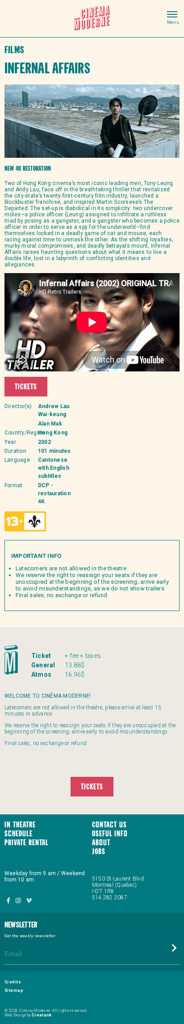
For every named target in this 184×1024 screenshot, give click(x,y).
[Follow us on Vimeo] (28, 901)
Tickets (26, 387)
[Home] (92, 18)
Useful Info (110, 834)
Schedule (18, 834)
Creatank (41, 1015)
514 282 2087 (109, 897)
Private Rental (26, 843)
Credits (12, 982)
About (101, 843)
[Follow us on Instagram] (18, 901)
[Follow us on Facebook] (8, 901)
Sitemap (13, 990)
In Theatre (20, 825)
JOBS (98, 852)
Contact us (109, 825)
